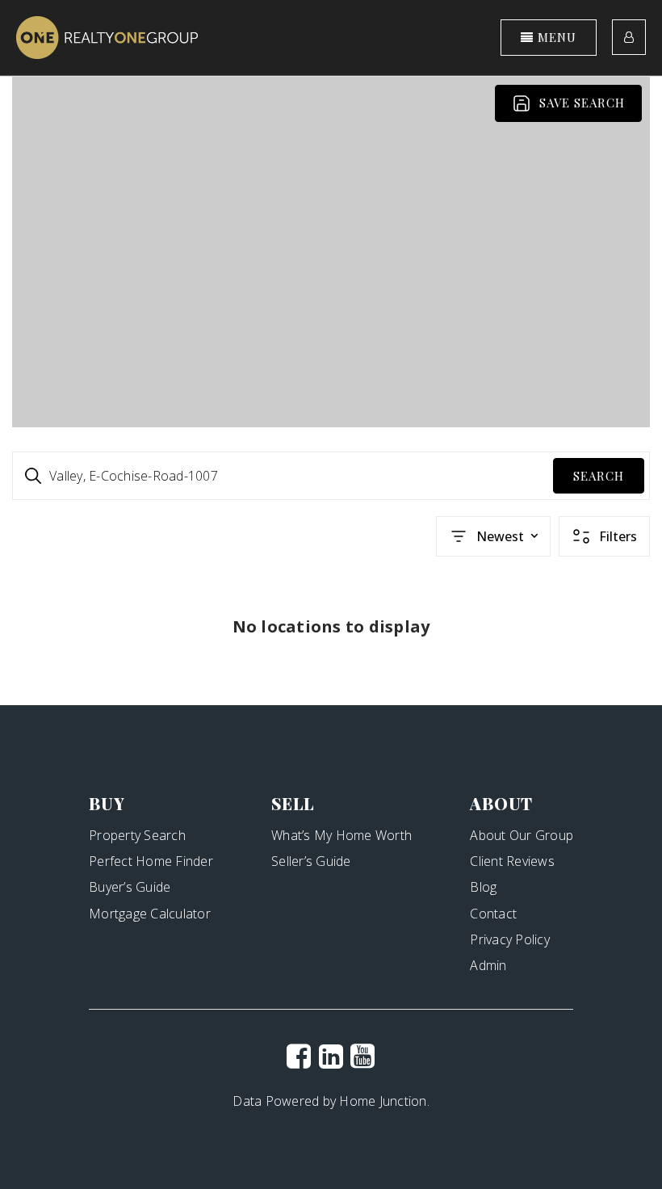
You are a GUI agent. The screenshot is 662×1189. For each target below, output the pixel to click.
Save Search (582, 103)
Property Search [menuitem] (137, 835)
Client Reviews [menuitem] (512, 861)
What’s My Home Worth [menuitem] (341, 835)
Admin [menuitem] (488, 965)
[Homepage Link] (107, 36)
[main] (331, 391)
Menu (555, 37)
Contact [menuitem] (493, 913)
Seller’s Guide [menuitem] (311, 861)
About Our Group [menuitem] (521, 835)
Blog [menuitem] (483, 887)
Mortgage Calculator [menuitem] (150, 913)
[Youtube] (362, 1055)
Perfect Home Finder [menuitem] (151, 861)
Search (598, 476)
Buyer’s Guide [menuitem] (129, 887)
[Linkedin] (331, 1055)
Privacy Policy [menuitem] (510, 939)
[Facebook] (299, 1055)
